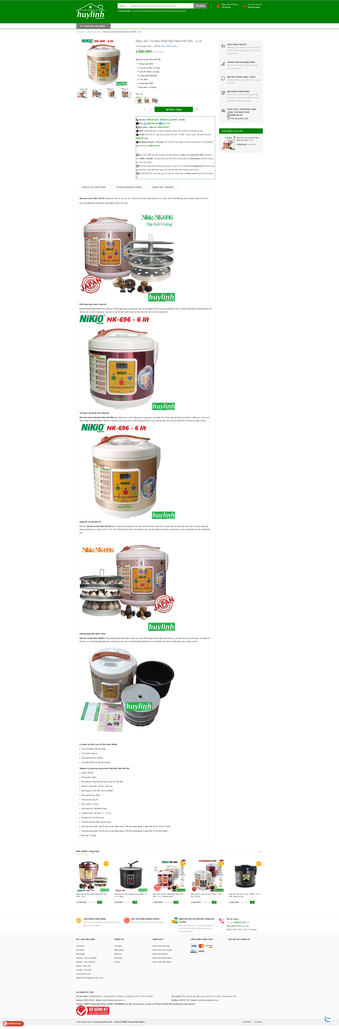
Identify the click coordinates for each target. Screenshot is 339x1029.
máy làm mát (170, 11)
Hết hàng (119, 903)
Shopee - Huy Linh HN (85, 962)
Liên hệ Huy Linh (83, 974)
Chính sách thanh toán (161, 958)
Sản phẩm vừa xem (232, 131)
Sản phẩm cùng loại (87, 851)
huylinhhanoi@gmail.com (207, 1000)
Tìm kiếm (118, 946)
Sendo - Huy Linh (83, 966)
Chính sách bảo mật (160, 946)
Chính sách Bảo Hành (161, 962)
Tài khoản (226, 7)
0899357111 (184, 1000)
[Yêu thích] (197, 109)
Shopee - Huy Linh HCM (86, 958)
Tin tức (117, 962)
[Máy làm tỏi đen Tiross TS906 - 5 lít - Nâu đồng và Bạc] (246, 876)
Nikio (150, 46)
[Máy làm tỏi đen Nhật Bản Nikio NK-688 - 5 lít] (93, 876)
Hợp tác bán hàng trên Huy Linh (89, 978)
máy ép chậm (181, 11)
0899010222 (89, 1000)
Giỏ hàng (118, 958)
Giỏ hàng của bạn (255, 4)
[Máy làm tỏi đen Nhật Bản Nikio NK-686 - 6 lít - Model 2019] (169, 876)
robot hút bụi (161, 11)
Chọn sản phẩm (84, 903)
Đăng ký (235, 4)
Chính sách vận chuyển (162, 950)
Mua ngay (175, 109)
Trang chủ (80, 946)
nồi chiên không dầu (148, 11)
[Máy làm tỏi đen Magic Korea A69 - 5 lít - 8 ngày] (131, 876)
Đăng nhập (226, 4)
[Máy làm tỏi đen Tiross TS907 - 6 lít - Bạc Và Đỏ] (208, 876)
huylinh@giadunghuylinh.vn (113, 1000)
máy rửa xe (136, 11)
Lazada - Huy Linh (84, 970)
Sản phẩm (80, 954)
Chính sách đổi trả (160, 954)
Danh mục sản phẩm (94, 26)
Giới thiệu (80, 950)
